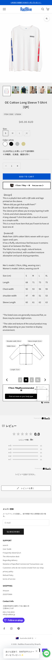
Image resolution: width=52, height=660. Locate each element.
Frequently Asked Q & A (12, 552)
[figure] (7, 379)
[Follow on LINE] (18, 628)
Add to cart (26, 176)
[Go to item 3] (24, 90)
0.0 (37, 434)
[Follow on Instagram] (11, 628)
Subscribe (13, 531)
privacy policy (8, 571)
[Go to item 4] (33, 90)
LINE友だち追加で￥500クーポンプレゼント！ (26, 2)
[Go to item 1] (7, 91)
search (5, 545)
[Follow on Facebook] (4, 628)
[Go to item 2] (15, 90)
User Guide (7, 549)
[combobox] (26, 379)
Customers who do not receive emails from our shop (23, 567)
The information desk (11, 556)
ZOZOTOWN (7, 594)
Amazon (6, 590)
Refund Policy (8, 575)
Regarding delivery (10, 560)
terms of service (9, 579)
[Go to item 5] (42, 90)
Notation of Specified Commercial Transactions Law (23, 564)
